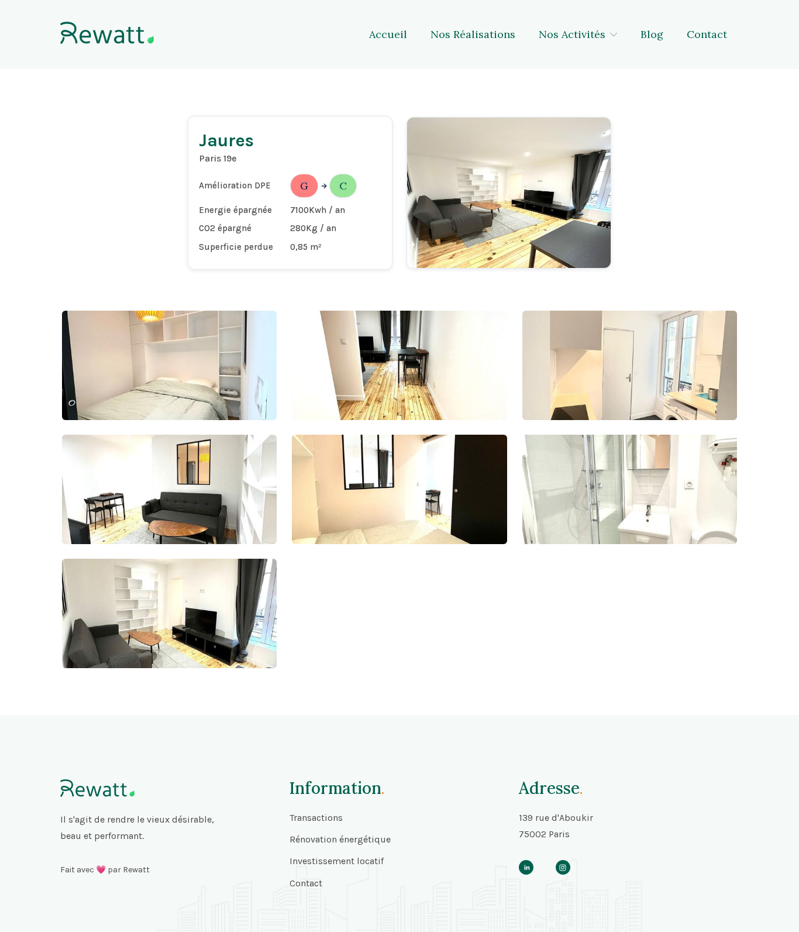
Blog (651, 34)
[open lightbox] (169, 365)
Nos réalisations (473, 34)
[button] (578, 34)
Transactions (316, 817)
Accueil (388, 34)
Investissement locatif (337, 860)
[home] (107, 33)
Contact (707, 34)
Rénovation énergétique (340, 839)
